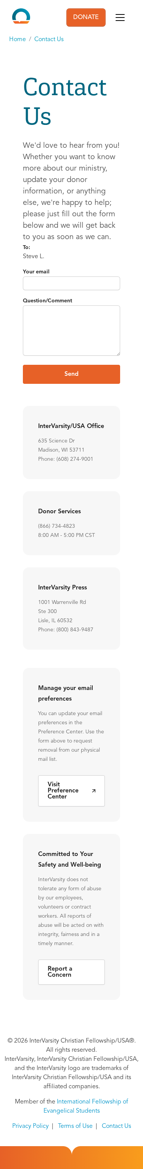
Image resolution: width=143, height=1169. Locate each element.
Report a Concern (60, 972)
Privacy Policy (30, 1126)
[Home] (21, 17)
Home (17, 40)
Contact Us (49, 40)
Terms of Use (75, 1126)
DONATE (86, 17)
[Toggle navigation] (120, 17)
